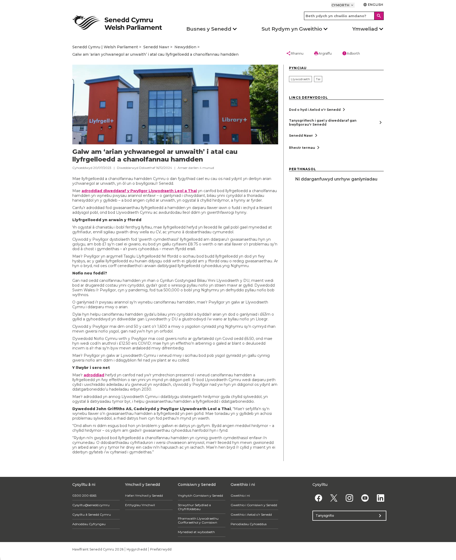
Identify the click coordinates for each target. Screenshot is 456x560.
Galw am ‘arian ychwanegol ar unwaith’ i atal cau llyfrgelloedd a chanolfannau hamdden (155, 54)
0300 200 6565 (84, 495)
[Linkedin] (380, 498)
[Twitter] (334, 498)
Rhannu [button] (294, 53)
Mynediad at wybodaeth (196, 532)
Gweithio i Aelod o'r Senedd (251, 514)
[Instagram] (349, 498)
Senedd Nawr (156, 47)
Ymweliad (365, 29)
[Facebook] (318, 498)
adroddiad (94, 375)
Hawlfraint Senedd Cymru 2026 (98, 549)
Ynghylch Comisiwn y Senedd (200, 495)
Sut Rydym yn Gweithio (292, 29)
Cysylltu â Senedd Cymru (91, 514)
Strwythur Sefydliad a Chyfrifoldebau (194, 507)
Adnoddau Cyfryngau (89, 524)
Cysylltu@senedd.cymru (91, 505)
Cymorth (342, 5)
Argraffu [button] (323, 53)
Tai (318, 79)
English (373, 5)
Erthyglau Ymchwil (140, 505)
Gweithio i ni (240, 495)
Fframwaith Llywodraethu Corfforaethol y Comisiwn (198, 520)
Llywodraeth (300, 79)
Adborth (351, 53)
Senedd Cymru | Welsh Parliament (105, 47)
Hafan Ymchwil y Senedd (144, 495)
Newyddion (185, 47)
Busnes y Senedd (208, 29)
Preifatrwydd (161, 549)
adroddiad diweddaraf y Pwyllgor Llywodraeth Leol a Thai (139, 190)
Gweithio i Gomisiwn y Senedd (254, 505)
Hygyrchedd (137, 549)
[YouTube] (365, 498)
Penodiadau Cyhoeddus (249, 524)
